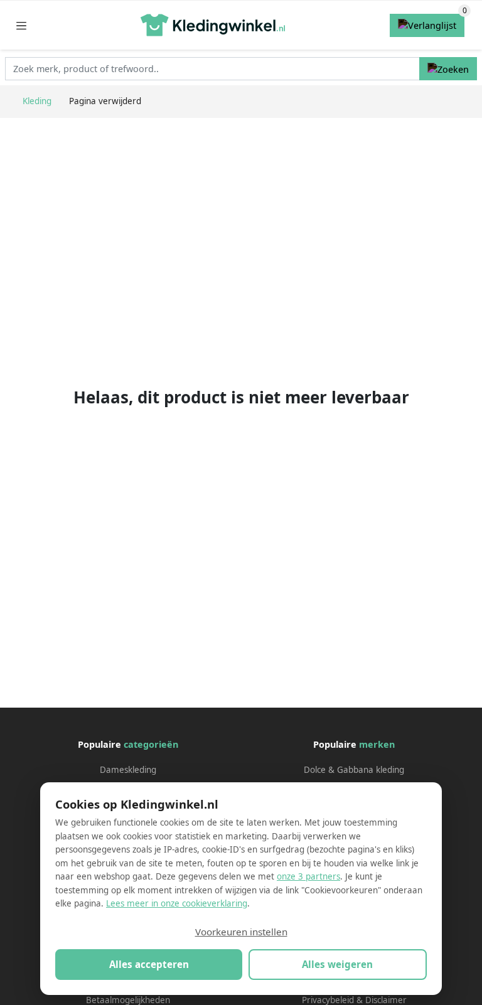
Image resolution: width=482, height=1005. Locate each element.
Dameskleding (128, 769)
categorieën (151, 744)
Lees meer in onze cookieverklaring (176, 903)
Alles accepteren (149, 964)
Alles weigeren (337, 964)
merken (377, 744)
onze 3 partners (308, 876)
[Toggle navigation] (21, 25)
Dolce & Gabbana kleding (354, 769)
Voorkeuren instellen (241, 931)
